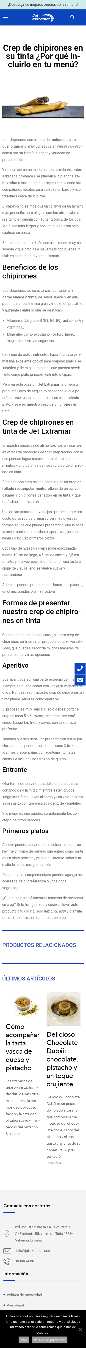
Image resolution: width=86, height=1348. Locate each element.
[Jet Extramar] (43, 18)
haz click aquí (55, 911)
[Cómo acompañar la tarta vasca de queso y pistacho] (23, 1005)
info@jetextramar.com (33, 1250)
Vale (24, 1340)
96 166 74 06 (24, 1261)
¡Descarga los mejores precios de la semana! (43, 4)
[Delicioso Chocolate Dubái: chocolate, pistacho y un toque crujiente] (63, 1009)
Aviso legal (15, 1305)
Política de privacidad (24, 1294)
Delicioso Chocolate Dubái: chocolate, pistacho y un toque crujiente (62, 1059)
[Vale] (80, 1329)
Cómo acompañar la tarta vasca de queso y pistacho (22, 1047)
